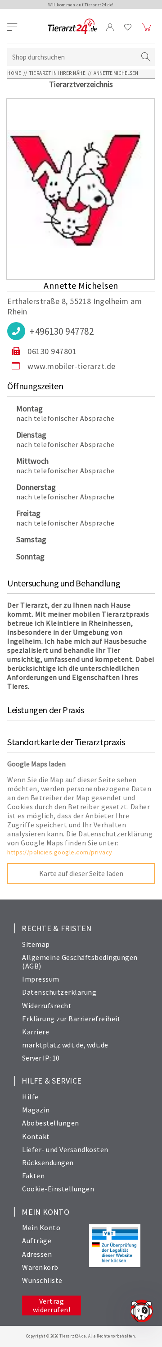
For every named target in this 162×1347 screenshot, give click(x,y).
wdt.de (97, 1044)
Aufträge (36, 1240)
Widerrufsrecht (47, 1005)
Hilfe (30, 1096)
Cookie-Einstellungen (58, 1188)
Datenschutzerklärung (59, 991)
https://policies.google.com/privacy (59, 852)
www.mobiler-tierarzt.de (71, 366)
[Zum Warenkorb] (146, 27)
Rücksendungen (48, 1162)
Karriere (35, 1031)
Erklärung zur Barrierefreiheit (71, 1018)
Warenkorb (40, 1267)
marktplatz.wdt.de (53, 1044)
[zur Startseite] (72, 27)
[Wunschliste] (128, 27)
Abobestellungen (50, 1122)
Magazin (36, 1109)
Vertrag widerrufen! (52, 1305)
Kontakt (36, 1136)
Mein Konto (41, 1227)
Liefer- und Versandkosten (65, 1149)
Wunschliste (42, 1280)
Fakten (33, 1175)
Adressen (37, 1254)
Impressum (40, 978)
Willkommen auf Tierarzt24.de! (81, 5)
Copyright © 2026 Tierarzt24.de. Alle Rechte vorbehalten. (81, 1335)
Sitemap (36, 944)
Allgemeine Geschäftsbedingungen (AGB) (80, 961)
